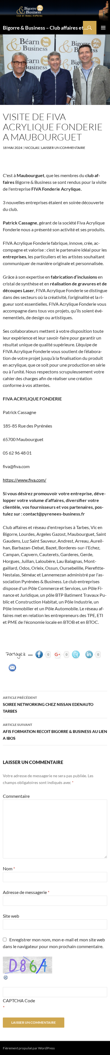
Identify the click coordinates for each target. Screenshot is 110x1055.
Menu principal (103, 27)
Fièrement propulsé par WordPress (29, 1048)
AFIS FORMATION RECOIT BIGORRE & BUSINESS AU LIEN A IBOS (55, 732)
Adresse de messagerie (26, 892)
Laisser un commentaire (63, 148)
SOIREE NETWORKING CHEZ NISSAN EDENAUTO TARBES (48, 704)
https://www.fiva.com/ (24, 480)
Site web (11, 916)
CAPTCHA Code (19, 1000)
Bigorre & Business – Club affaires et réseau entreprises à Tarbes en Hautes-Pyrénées (46, 28)
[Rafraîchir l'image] (6, 976)
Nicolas (32, 148)
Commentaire (16, 796)
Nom (9, 868)
